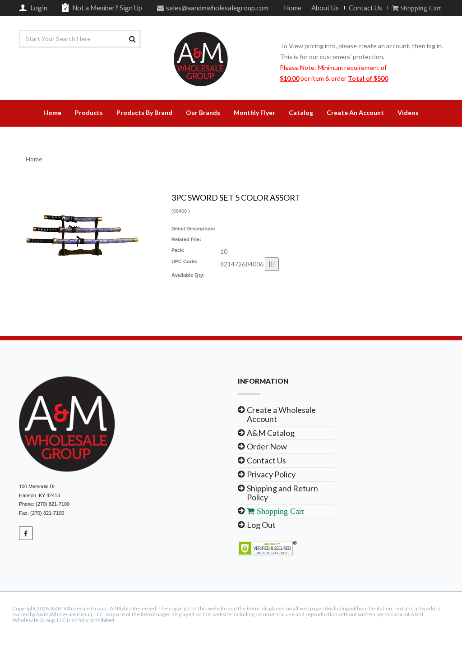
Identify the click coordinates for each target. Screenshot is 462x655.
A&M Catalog (271, 433)
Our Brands (203, 112)
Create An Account (355, 112)
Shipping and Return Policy (282, 492)
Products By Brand (144, 112)
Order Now (267, 446)
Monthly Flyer (254, 112)
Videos (408, 112)
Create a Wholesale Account (281, 414)
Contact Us (365, 8)
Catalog (301, 112)
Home (292, 8)
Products (89, 112)
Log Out (261, 525)
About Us (325, 8)
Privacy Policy (271, 474)
